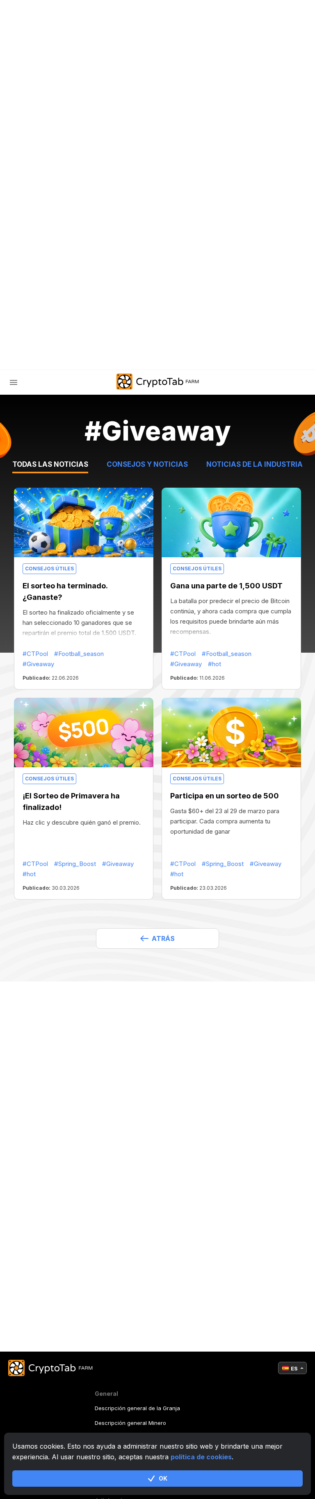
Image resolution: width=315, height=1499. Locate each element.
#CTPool (35, 654)
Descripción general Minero (130, 1423)
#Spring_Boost (75, 864)
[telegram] (74, 358)
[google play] (136, 358)
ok (163, 1478)
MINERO (49, 234)
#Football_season (79, 654)
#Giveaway (38, 664)
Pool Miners (57, 252)
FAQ (42, 269)
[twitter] (95, 358)
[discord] (115, 358)
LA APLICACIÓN (187, 357)
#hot (214, 664)
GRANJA (39, 217)
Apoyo (47, 303)
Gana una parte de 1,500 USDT (226, 585)
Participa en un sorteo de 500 (224, 795)
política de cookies (201, 1457)
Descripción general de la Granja (137, 1408)
